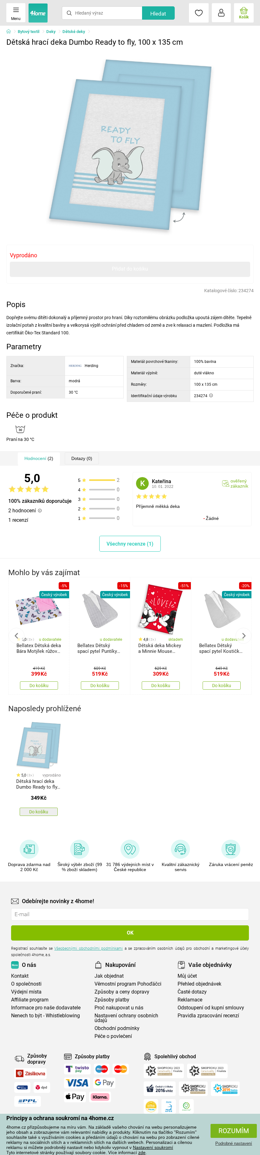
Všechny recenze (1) (130, 544)
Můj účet (187, 976)
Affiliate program (30, 999)
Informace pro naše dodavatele (46, 1007)
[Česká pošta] (22, 1087)
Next (243, 636)
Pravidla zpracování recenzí (208, 1015)
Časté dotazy (192, 991)
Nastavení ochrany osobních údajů (126, 1018)
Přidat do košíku (130, 269)
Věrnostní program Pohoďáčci (127, 983)
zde (142, 1152)
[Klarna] (100, 1097)
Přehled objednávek (199, 983)
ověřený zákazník (239, 483)
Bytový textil (28, 31)
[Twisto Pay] (77, 1069)
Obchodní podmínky (117, 1028)
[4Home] (10, 32)
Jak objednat (109, 976)
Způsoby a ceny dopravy (121, 991)
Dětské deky (73, 31)
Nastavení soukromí (153, 1147)
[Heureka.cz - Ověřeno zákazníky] (151, 1106)
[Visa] (77, 1083)
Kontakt (20, 976)
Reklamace (190, 999)
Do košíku (39, 685)
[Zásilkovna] (30, 1073)
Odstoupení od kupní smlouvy (211, 1007)
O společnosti (26, 983)
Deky (50, 31)
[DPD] (42, 1087)
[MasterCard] (121, 1069)
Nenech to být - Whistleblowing (45, 1015)
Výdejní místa (26, 991)
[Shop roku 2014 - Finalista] (225, 1088)
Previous (16, 636)
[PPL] (27, 1101)
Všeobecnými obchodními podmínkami (88, 948)
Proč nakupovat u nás (118, 1007)
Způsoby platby (111, 999)
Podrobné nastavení (233, 1143)
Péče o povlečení (113, 1036)
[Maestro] (101, 1069)
